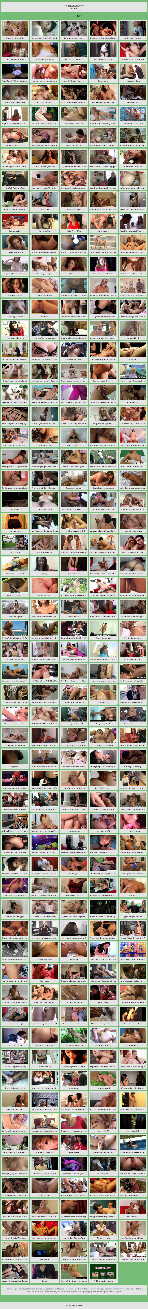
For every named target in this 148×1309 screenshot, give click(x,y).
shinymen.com (77, 1305)
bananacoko (74, 8)
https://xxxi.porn (73, 6)
